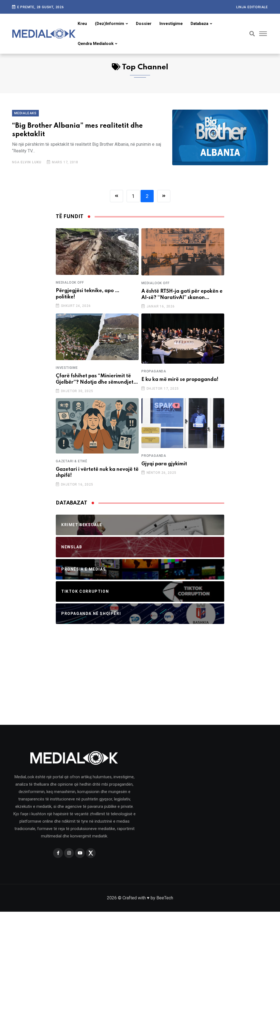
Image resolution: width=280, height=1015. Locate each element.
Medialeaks (25, 113)
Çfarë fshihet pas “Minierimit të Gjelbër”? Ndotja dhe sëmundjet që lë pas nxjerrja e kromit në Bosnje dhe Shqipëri (94, 379)
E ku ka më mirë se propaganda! (179, 379)
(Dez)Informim (109, 23)
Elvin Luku (31, 162)
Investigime (171, 23)
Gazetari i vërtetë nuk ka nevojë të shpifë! (97, 472)
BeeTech (164, 897)
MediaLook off (70, 282)
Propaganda (153, 371)
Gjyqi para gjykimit (164, 463)
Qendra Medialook (95, 43)
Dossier (143, 23)
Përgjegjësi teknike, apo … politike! (87, 293)
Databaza (199, 23)
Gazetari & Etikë (71, 461)
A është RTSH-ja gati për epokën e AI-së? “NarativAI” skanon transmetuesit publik (182, 295)
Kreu (82, 23)
